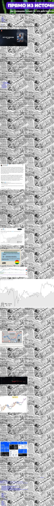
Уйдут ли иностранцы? (4, 86)
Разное (2, 24)
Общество (2, 501)
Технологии (2, 20)
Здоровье (2, 494)
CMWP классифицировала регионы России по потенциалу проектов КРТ (10, 488)
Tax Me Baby (3, 84)
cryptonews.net (42, 477)
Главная (2, 17)
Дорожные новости (3, 21)
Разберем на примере (6, 82)
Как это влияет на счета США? (7, 83)
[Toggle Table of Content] (0, 80)
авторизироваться (5, 480)
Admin (1, 28)
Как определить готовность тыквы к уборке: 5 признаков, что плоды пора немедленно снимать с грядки (14, 489)
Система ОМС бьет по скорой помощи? (6, 487)
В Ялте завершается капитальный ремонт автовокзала (8, 486)
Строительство (3, 19)
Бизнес (2, 18)
